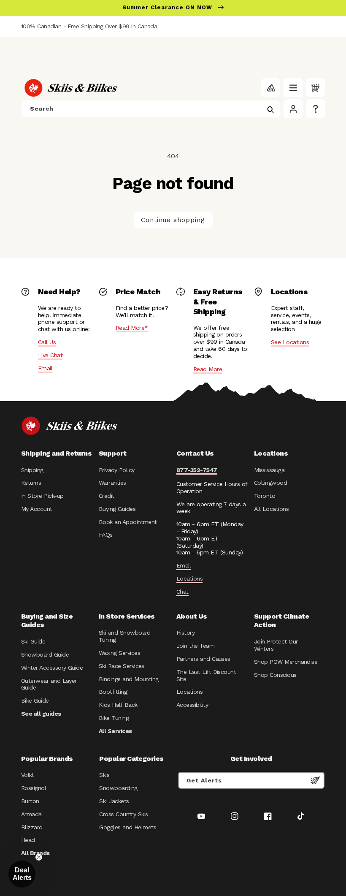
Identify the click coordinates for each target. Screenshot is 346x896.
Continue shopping (173, 220)
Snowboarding (118, 788)
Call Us (47, 342)
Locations (189, 578)
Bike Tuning (114, 717)
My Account (36, 508)
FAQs (106, 534)
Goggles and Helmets (127, 827)
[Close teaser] (38, 857)
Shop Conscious (275, 674)
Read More (207, 369)
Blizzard (32, 827)
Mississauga (269, 470)
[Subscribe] (315, 780)
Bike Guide (35, 700)
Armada (31, 814)
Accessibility (192, 704)
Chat (182, 591)
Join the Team (195, 645)
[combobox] (151, 108)
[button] (293, 87)
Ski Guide (33, 641)
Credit (106, 495)
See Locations (290, 342)
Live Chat (50, 355)
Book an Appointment (128, 522)
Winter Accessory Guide (52, 667)
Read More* (132, 327)
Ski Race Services (121, 665)
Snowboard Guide (45, 654)
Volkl (27, 774)
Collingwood (270, 482)
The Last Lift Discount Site (206, 675)
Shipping (32, 470)
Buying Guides (117, 508)
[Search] (270, 109)
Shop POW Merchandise (285, 661)
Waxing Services (119, 652)
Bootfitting (113, 691)
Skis (104, 774)
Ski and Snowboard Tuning (125, 636)
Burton (30, 801)
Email (45, 368)
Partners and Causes (203, 658)
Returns (31, 482)
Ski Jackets (114, 801)
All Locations (271, 508)
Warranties (112, 482)
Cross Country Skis (123, 814)
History (185, 632)
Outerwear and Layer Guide (49, 684)
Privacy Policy (117, 470)
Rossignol (33, 788)
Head (28, 839)
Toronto (264, 495)
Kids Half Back (118, 704)
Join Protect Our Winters (275, 645)
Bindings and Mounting (129, 679)
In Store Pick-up (42, 495)
